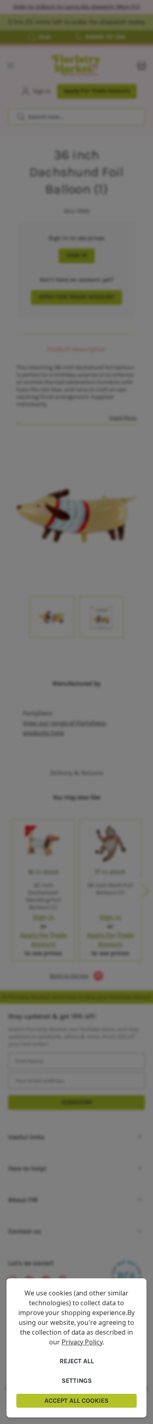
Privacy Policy (82, 1341)
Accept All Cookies (76, 1400)
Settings (77, 1380)
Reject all (77, 1361)
